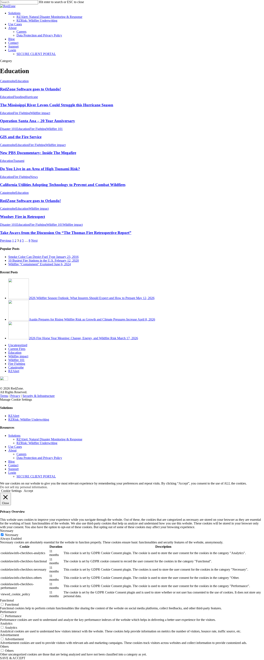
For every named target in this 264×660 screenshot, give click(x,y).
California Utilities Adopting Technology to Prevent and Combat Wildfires (62, 185)
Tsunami (18, 161)
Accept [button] (28, 491)
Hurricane (31, 97)
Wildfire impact (40, 113)
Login (12, 50)
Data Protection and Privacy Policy (39, 35)
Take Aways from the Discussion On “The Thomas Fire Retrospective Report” (65, 233)
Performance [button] (8, 612)
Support (13, 46)
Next (34, 240)
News (34, 177)
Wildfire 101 (54, 129)
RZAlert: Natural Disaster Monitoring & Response (49, 17)
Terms (4, 396)
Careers (21, 31)
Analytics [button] (6, 623)
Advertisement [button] (9, 635)
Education (22, 81)
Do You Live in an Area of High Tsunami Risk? (40, 169)
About (12, 28)
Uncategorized (17, 345)
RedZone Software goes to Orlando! (30, 89)
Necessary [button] (6, 530)
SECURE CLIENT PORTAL (36, 54)
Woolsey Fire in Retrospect (22, 216)
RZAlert (13, 371)
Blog (11, 39)
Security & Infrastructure (38, 396)
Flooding (19, 97)
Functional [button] (7, 600)
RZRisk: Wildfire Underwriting (36, 20)
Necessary (11, 535)
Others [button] (4, 646)
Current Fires (16, 349)
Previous (5, 240)
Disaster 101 (8, 129)
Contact (13, 42)
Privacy (15, 396)
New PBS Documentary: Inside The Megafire (38, 153)
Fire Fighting (21, 113)
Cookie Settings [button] (11, 491)
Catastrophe (7, 81)
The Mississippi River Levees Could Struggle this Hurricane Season (56, 105)
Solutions (14, 13)
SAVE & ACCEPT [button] (12, 658)
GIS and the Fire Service (20, 137)
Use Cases (15, 24)
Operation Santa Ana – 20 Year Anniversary (37, 121)
